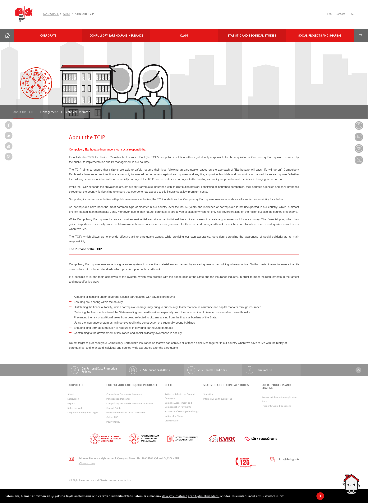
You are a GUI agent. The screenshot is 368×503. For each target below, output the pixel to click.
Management (49, 112)
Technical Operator (77, 112)
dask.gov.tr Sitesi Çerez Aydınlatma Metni (190, 496)
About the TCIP (84, 13)
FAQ (329, 14)
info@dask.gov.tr (289, 459)
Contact (340, 14)
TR (360, 35)
